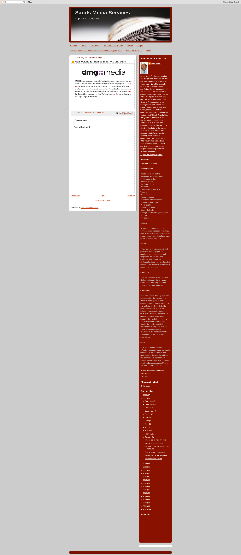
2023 (145, 467)
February (148, 434)
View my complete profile (152, 155)
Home (148, 50)
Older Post (131, 196)
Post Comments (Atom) (89, 208)
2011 (145, 506)
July (147, 418)
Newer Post (75, 196)
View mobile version (102, 200)
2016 (145, 490)
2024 (145, 464)
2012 (145, 503)
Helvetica (146, 386)
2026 (145, 395)
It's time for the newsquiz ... (155, 443)
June (147, 421)
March (147, 431)
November (149, 404)
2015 (145, 493)
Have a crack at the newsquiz (156, 455)
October (148, 408)
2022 (145, 470)
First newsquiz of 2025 (153, 459)
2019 (145, 480)
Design (83, 46)
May (147, 424)
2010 (145, 509)
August (148, 414)
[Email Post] (116, 113)
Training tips (95, 46)
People (140, 46)
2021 (145, 473)
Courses (73, 46)
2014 (145, 496)
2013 (145, 500)
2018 (145, 483)
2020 (145, 477)
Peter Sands (156, 64)
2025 (145, 398)
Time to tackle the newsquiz (155, 440)
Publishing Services (134, 50)
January (148, 437)
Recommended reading (113, 46)
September (149, 411)
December (149, 401)
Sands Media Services (102, 13)
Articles (130, 46)
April (147, 427)
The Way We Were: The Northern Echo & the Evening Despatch (96, 50)
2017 (145, 487)
